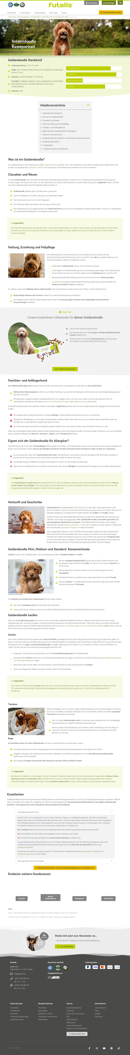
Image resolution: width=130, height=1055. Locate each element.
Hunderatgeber (40, 13)
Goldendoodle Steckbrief (52, 113)
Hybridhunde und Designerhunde (55, 17)
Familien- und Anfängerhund (53, 127)
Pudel (67, 165)
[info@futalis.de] (11, 974)
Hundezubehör (25, 13)
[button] (88, 105)
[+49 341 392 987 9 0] (11, 978)
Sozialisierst (57, 282)
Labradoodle (66, 510)
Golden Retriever (50, 165)
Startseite (12, 17)
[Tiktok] (119, 1048)
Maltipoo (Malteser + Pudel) (75, 525)
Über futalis (53, 13)
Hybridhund (33, 167)
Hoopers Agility (68, 402)
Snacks (64, 13)
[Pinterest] (111, 1048)
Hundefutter (11, 13)
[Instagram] (97, 1048)
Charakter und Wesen (51, 120)
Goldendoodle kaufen (50, 142)
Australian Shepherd (69, 527)
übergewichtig (23, 847)
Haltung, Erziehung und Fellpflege (55, 124)
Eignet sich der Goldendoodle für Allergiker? (59, 131)
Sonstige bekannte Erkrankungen (30, 861)
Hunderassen (35, 17)
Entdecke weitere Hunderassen (55, 149)
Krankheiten (48, 145)
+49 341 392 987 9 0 (21, 978)
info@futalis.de (19, 974)
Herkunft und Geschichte (52, 135)
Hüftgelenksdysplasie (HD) (28, 812)
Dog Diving (83, 402)
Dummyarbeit (56, 402)
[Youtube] (104, 1048)
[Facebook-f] (89, 1048)
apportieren (31, 200)
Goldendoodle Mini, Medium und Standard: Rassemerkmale (66, 138)
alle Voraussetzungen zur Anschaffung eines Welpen (83, 626)
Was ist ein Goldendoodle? (52, 117)
